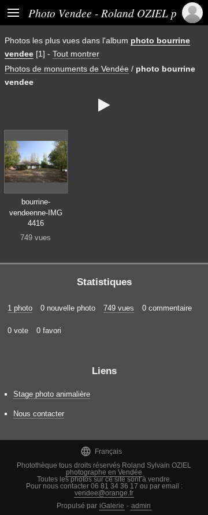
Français (101, 451)
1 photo (20, 308)
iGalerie (111, 505)
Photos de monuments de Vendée (67, 68)
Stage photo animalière (51, 394)
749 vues (118, 308)
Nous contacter (38, 413)
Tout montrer (76, 53)
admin (141, 505)
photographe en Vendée (104, 472)
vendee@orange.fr (104, 493)
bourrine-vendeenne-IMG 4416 (35, 212)
